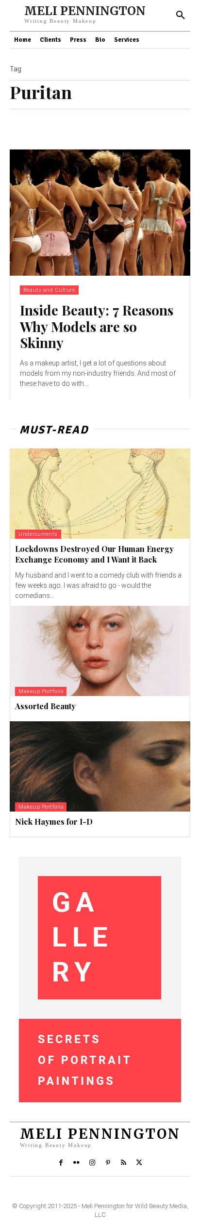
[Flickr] (76, 1163)
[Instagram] (92, 1163)
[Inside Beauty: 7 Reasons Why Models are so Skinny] (100, 212)
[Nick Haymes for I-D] (100, 766)
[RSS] (123, 1163)
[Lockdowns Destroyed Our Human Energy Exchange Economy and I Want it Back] (100, 493)
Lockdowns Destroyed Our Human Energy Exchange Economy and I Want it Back (94, 554)
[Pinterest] (107, 1163)
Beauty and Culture (49, 290)
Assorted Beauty (45, 706)
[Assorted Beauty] (100, 651)
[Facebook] (60, 1163)
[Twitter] (139, 1163)
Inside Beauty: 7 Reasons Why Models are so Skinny (96, 326)
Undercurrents (38, 534)
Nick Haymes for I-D (54, 821)
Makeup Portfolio (40, 691)
